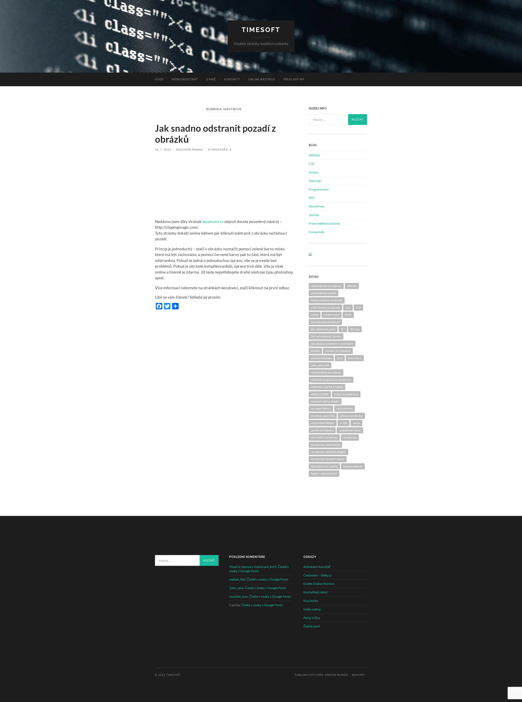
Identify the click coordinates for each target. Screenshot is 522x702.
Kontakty (232, 79)
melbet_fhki (237, 579)
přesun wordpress (351, 415)
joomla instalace (321, 358)
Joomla (314, 215)
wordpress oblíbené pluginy (328, 452)
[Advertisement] (224, 188)
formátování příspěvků (325, 322)
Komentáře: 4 (219, 149)
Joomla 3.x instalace (338, 350)
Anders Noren (336, 675)
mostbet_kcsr (238, 596)
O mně (211, 79)
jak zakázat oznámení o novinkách (332, 343)
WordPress (317, 206)
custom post (331, 314)
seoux (356, 423)
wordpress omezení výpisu (327, 459)
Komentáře (316, 232)
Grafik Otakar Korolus (319, 583)
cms (348, 307)
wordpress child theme (325, 444)
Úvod (159, 79)
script (343, 423)
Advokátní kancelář (316, 566)
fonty (348, 314)
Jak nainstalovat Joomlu (326, 336)
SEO (312, 198)
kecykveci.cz (212, 221)
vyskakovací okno (350, 430)
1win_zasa (236, 588)
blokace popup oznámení (326, 300)
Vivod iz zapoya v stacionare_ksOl (252, 566)
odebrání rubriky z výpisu (327, 387)
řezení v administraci (324, 473)
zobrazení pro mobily (324, 466)
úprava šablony (353, 466)
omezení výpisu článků (325, 401)
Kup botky (310, 601)
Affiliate (314, 155)
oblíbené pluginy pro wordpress (331, 379)
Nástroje (315, 181)
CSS (311, 164)
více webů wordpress (324, 437)
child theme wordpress (325, 307)
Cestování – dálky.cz (317, 575)
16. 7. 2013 (163, 149)
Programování (319, 189)
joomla (315, 350)
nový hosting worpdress (326, 372)
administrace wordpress (326, 286)
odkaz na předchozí (346, 394)
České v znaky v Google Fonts (267, 579)
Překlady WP (293, 79)
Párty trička (311, 618)
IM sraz (354, 329)
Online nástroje (261, 79)
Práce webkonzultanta (324, 223)
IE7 (343, 329)
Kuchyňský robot (315, 592)
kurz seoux (355, 358)
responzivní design (322, 423)
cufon (314, 314)
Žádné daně (311, 626)
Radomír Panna (189, 149)
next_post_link (320, 365)
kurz (340, 358)
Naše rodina (312, 609)
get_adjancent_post (323, 329)
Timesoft (261, 29)
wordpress (350, 437)
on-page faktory (321, 408)
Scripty (314, 172)
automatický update (323, 293)
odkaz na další (320, 394)
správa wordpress (322, 430)
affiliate (352, 286)
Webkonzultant (185, 79)
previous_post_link (323, 415)
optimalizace (344, 408)
